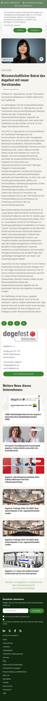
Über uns (6, 675)
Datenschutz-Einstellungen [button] (13, 665)
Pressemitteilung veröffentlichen (15, 672)
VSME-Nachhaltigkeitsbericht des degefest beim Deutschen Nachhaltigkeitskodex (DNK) (23, 416)
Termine (6, 657)
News (5, 640)
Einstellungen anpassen (12, 25)
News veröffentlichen (12, 3)
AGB (4, 693)
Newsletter (7, 679)
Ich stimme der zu (17, 617)
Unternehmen (8, 643)
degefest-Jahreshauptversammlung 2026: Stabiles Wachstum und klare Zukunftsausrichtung (22, 479)
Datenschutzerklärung (21, 617)
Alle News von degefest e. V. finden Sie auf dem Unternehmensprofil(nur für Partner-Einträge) (23, 585)
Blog (4, 661)
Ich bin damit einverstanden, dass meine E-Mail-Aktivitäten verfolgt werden (23, 623)
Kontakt (5, 682)
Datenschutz (7, 686)
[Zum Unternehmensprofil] (20, 336)
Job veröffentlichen (25, 6)
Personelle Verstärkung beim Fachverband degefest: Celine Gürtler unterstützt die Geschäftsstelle (22, 448)
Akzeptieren (35, 30)
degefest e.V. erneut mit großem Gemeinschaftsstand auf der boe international (22, 572)
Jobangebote (7, 650)
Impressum (7, 690)
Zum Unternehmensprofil (23, 374)
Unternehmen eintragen (34, 3)
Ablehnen (20, 30)
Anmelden (37, 611)
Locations (6, 647)
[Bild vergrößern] (23, 50)
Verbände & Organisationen (13, 654)
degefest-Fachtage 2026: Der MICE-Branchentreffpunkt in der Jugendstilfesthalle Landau (22, 510)
